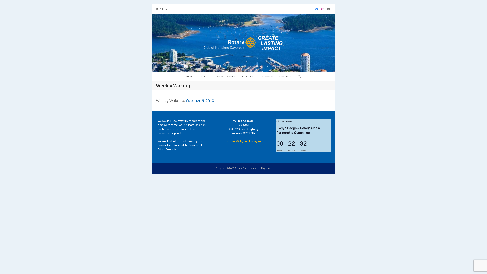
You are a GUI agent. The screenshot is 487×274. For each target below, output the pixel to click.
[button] (299, 76)
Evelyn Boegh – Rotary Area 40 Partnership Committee (298, 130)
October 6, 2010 (200, 100)
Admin (163, 9)
